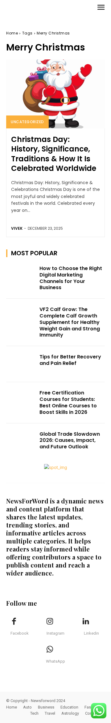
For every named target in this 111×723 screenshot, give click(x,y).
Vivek (17, 228)
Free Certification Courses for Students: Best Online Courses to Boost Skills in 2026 (68, 402)
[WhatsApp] (50, 649)
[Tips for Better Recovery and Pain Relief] (21, 364)
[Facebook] (14, 621)
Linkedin (91, 633)
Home (12, 33)
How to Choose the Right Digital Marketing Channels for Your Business (70, 278)
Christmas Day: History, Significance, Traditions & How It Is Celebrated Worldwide (53, 153)
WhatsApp (55, 661)
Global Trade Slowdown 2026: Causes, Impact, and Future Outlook (69, 440)
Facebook (19, 633)
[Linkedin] (85, 621)
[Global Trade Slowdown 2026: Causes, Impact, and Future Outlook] (21, 441)
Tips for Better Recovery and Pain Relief (70, 360)
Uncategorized (27, 121)
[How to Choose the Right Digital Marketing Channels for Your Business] (21, 275)
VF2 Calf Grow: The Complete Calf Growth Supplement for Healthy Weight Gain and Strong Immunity (69, 322)
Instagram (55, 633)
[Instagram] (50, 621)
